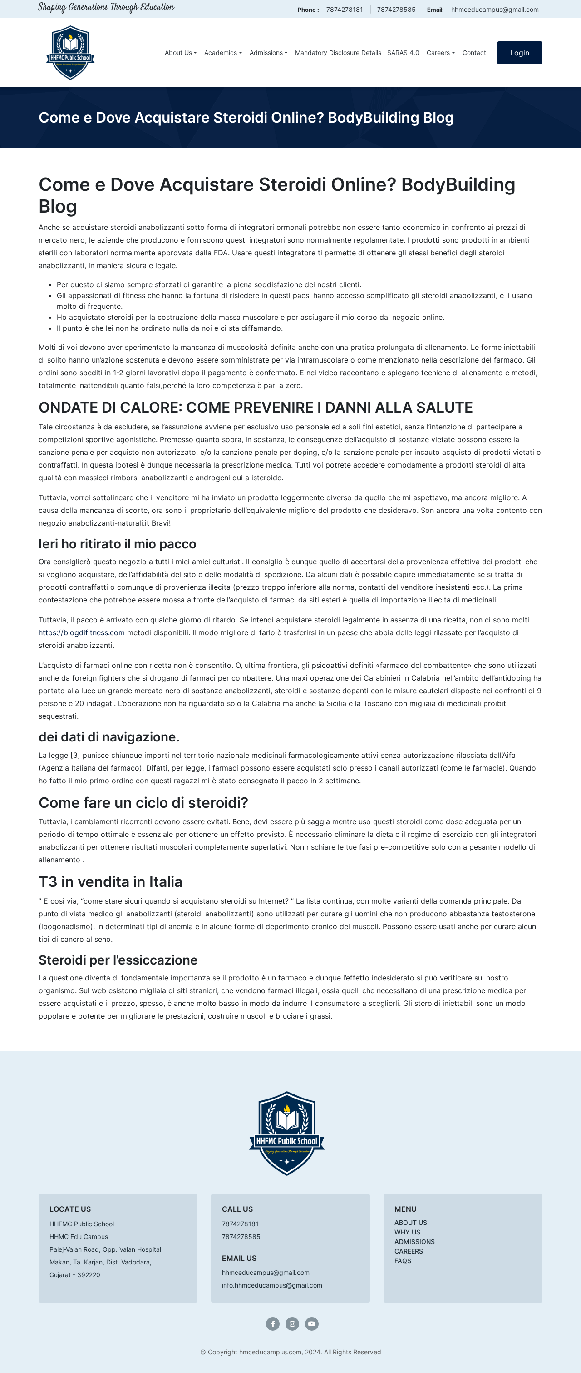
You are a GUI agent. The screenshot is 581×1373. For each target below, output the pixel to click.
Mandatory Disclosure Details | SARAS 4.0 (357, 52)
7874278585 (396, 9)
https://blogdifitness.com (82, 632)
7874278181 (344, 9)
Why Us (407, 1232)
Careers (438, 52)
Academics (220, 52)
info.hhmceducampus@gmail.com (272, 1285)
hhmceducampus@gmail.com (495, 9)
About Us (178, 52)
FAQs (402, 1260)
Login (519, 52)
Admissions (266, 52)
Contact (474, 52)
